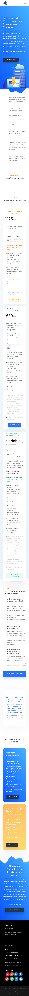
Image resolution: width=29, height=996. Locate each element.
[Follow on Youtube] (12, 974)
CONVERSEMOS (14, 425)
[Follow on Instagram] (8, 974)
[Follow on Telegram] (16, 979)
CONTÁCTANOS (14, 299)
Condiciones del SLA (14, 910)
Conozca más (12, 844)
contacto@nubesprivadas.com (13, 952)
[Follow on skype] (21, 979)
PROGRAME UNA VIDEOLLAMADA (14, 575)
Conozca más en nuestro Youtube (14, 674)
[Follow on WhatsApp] (12, 979)
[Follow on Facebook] (21, 974)
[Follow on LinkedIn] (16, 974)
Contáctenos (12, 796)
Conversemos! (11, 59)
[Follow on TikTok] (7, 979)
